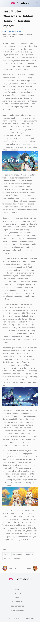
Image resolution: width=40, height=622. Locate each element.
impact (17, 559)
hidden (7, 559)
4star (6, 554)
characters (17, 554)
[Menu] (37, 3)
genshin (29, 554)
